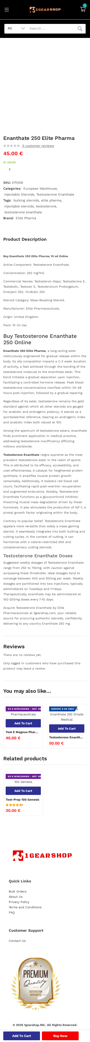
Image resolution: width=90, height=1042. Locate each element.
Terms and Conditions (25, 907)
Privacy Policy (19, 902)
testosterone (46, 206)
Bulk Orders (17, 891)
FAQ (12, 912)
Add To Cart (21, 1036)
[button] (83, 9)
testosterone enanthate (23, 212)
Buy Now (60, 1036)
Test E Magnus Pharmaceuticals (23, 732)
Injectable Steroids (19, 194)
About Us (15, 896)
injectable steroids (19, 206)
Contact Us (17, 940)
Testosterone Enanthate (55, 194)
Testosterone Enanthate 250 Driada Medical (66, 737)
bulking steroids (26, 200)
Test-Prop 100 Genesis (22, 799)
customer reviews (38, 146)
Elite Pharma (26, 218)
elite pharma (51, 200)
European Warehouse (40, 189)
